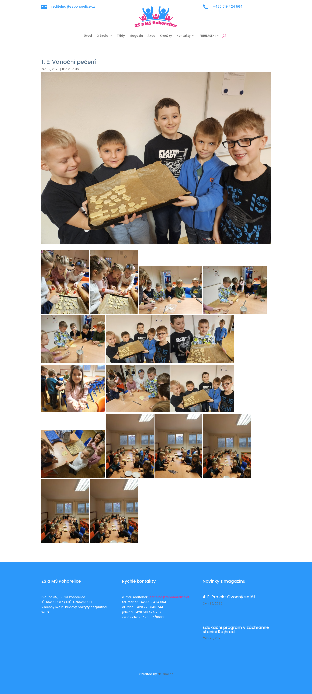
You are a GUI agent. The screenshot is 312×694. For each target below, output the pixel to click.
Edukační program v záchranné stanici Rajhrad (236, 629)
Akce (151, 36)
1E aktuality (70, 69)
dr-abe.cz (165, 674)
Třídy (121, 36)
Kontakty (184, 36)
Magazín (136, 36)
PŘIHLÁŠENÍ (208, 36)
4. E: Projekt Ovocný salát (229, 597)
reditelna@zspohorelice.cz (169, 597)
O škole (102, 36)
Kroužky (166, 36)
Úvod (88, 36)
